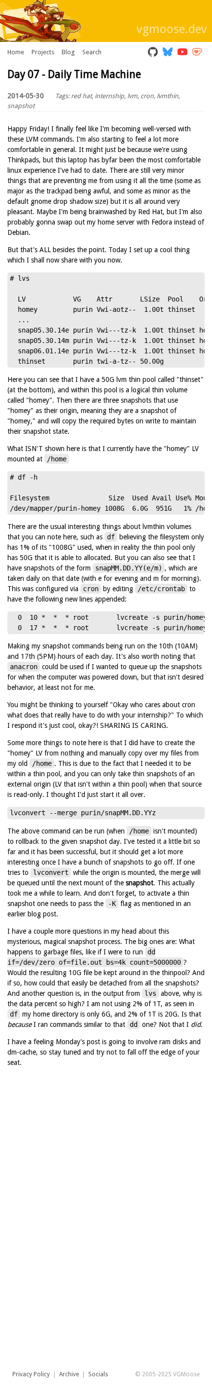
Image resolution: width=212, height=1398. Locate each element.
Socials (98, 1374)
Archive (69, 1374)
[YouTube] (182, 52)
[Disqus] (106, 1238)
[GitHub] (153, 52)
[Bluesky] (168, 52)
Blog (68, 52)
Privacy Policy (31, 1374)
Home (15, 52)
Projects (43, 52)
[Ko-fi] (197, 52)
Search (92, 52)
